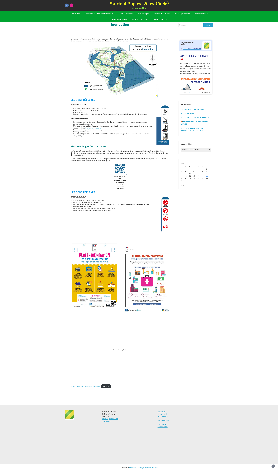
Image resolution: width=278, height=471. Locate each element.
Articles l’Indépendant (119, 19)
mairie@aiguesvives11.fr (110, 419)
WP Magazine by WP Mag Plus (148, 468)
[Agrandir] (114, 246)
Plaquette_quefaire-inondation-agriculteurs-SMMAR (85, 386)
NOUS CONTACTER (160, 19)
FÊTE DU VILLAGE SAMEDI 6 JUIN (192, 109)
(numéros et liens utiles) (93, 128)
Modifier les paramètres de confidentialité (163, 414)
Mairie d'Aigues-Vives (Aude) (139, 4)
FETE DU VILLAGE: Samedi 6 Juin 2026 (194, 117)
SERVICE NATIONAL (188, 113)
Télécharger (106, 386)
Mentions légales (163, 420)
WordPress (133, 468)
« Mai (182, 186)
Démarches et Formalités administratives (99, 14)
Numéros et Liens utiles (140, 19)
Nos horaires (106, 421)
